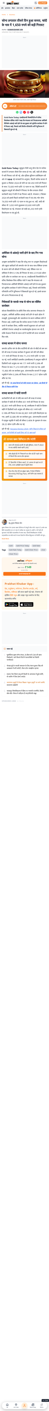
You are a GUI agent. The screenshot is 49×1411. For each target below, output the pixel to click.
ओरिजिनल (39, 8)
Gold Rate (36, 546)
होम (2, 8)
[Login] (24, 1405)
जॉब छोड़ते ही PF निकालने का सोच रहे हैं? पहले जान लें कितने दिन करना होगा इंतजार (25, 454)
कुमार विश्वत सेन (16, 523)
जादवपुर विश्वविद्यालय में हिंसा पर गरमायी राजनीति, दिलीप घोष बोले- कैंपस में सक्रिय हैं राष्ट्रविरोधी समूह (25, 692)
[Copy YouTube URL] (24, 112)
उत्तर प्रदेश (20, 8)
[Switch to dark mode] (36, 3)
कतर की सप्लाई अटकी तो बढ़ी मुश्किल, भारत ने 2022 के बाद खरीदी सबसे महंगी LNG (26, 446)
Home (4, 15)
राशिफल (14, 591)
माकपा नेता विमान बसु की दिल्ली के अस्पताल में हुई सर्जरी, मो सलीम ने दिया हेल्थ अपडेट (25, 675)
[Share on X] (31, 112)
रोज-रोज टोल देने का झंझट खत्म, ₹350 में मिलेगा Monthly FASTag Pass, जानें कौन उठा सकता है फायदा (26, 473)
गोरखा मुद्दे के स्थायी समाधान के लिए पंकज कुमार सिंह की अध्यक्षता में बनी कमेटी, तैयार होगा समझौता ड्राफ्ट (25, 666)
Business (12, 15)
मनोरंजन (19, 588)
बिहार (13, 8)
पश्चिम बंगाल (28, 8)
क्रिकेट (7, 591)
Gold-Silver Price (31, 550)
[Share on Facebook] (20, 112)
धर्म (36, 588)
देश (6, 588)
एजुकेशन (46, 8)
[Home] (13, 3)
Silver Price (13, 554)
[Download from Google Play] (11, 604)
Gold (11, 546)
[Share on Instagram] (28, 112)
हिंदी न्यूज (13, 595)
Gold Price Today (22, 546)
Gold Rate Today (15, 550)
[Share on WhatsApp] (17, 112)
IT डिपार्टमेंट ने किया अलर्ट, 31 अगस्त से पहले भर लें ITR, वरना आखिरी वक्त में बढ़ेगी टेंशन (26, 463)
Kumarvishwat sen (15, 30)
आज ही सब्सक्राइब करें (24, 574)
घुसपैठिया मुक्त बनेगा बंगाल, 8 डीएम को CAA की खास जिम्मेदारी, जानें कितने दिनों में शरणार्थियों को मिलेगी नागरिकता (24, 657)
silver (43, 550)
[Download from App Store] (26, 604)
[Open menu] (4, 3)
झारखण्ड (7, 8)
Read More (5, 539)
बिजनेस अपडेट (28, 588)
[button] (24, 84)
